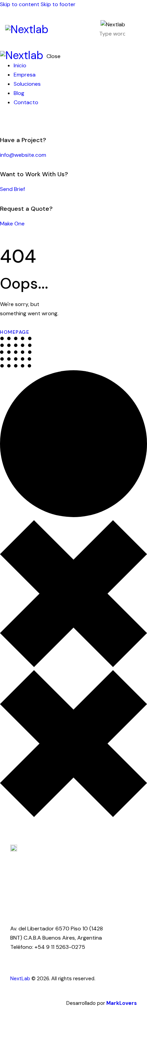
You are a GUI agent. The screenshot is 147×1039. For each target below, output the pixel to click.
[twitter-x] (10, 120)
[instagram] (23, 120)
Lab (26, 978)
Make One (12, 223)
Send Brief (12, 189)
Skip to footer (58, 4)
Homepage (14, 332)
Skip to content (19, 4)
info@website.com (23, 154)
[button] (137, 30)
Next (16, 978)
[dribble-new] (15, 120)
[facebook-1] (4, 120)
